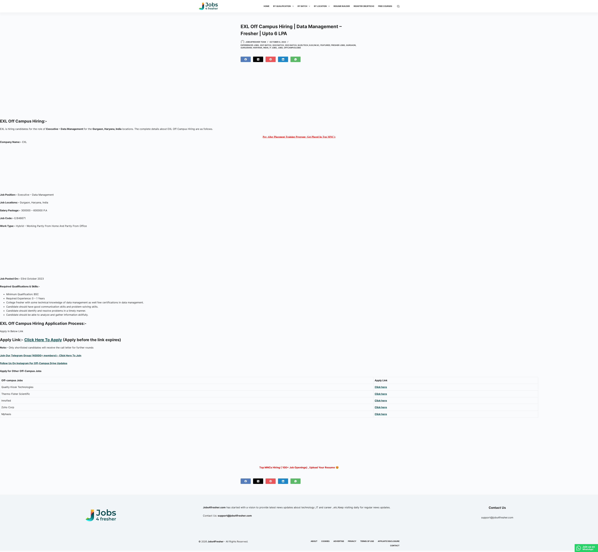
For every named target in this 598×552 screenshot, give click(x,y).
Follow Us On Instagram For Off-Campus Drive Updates (33, 363)
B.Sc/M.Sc (314, 45)
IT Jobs (273, 47)
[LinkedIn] (283, 59)
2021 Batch (265, 45)
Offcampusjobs (292, 47)
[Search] (398, 6)
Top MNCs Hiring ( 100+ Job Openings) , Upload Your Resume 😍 (299, 467)
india (265, 47)
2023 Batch (291, 45)
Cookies (325, 541)
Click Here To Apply (43, 339)
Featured (325, 45)
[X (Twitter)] (258, 59)
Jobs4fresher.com (214, 507)
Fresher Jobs (338, 45)
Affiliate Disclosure (388, 541)
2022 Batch (278, 45)
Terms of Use (367, 541)
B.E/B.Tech (303, 45)
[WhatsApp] (295, 59)
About (314, 541)
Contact (394, 545)
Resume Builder (342, 6)
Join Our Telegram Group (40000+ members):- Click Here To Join (40, 355)
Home (266, 6)
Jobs (280, 47)
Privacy (352, 541)
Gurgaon (351, 45)
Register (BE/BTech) (364, 6)
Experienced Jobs (250, 45)
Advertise (338, 541)
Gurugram (246, 47)
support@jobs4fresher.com (497, 517)
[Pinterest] (271, 59)
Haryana (257, 47)
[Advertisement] (299, 91)
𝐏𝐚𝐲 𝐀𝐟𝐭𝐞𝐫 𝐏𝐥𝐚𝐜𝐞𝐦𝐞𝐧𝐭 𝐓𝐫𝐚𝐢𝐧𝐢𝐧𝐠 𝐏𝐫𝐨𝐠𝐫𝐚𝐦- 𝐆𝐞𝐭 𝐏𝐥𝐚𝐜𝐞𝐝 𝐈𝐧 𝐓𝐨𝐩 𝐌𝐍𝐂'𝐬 (299, 136)
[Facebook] (246, 59)
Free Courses (385, 6)
